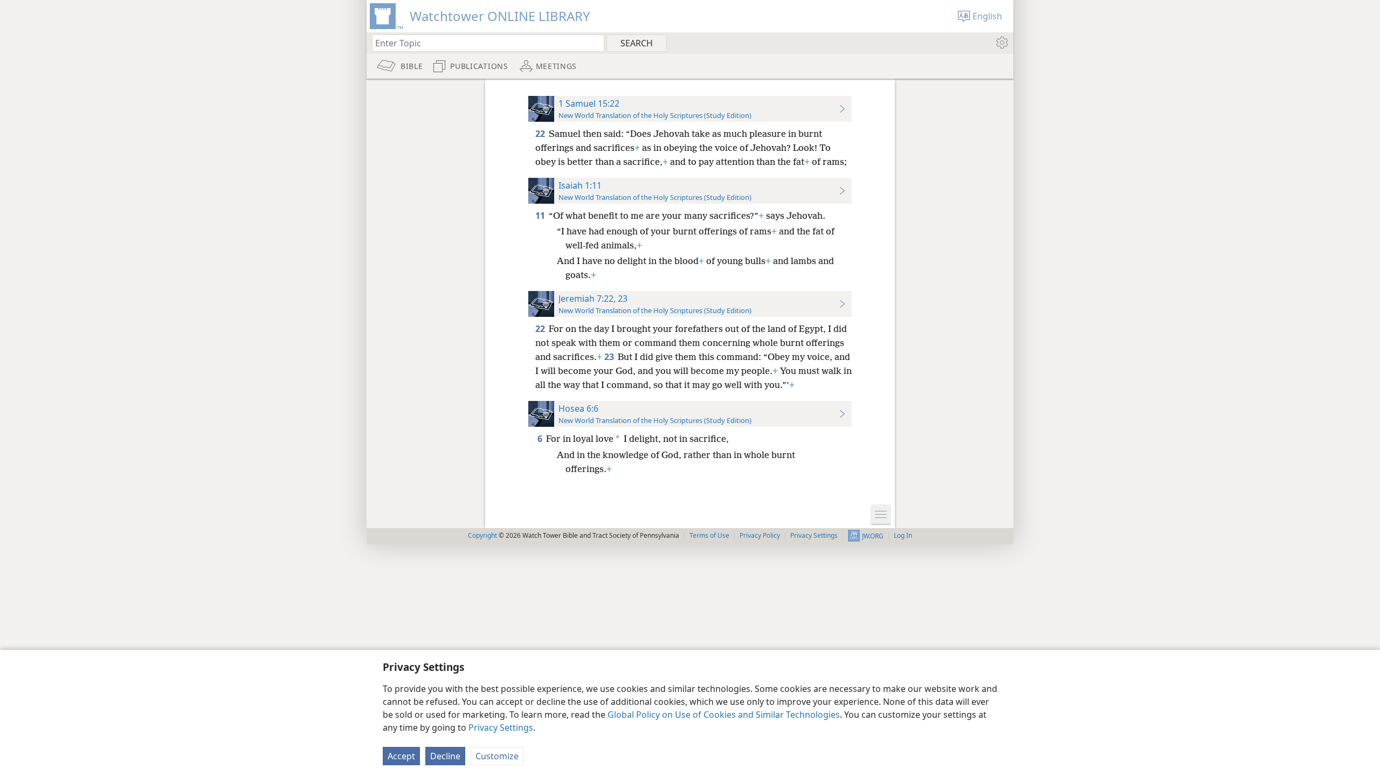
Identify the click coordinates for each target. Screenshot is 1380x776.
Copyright (482, 535)
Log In (903, 535)
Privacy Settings (500, 727)
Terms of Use (709, 535)
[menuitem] (1001, 42)
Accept (401, 756)
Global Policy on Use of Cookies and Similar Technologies (724, 714)
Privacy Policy (760, 535)
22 (541, 134)
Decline (445, 756)
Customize (497, 756)
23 (610, 357)
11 (541, 215)
